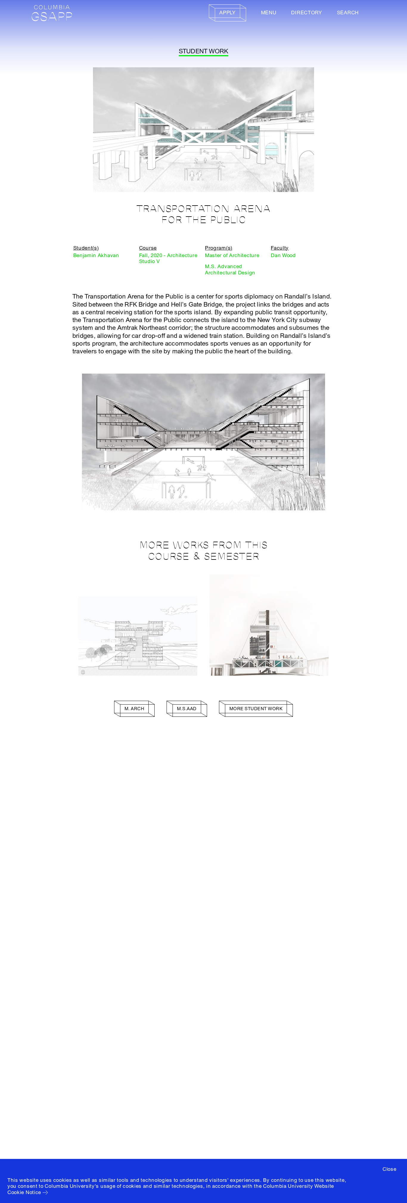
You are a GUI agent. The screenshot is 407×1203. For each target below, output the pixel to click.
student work (204, 51)
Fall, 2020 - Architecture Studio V (168, 258)
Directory (306, 13)
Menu (268, 13)
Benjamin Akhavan (96, 255)
